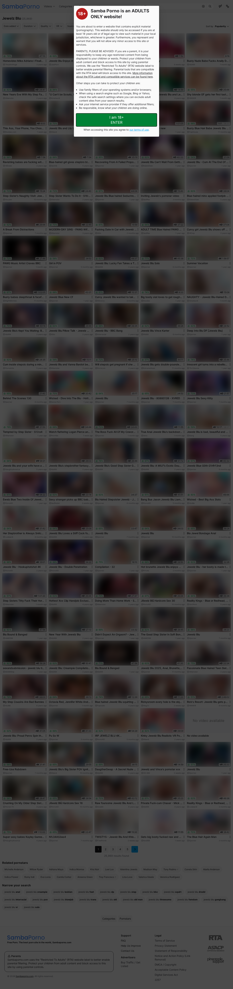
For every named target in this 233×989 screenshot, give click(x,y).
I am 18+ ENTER (116, 120)
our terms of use (139, 129)
